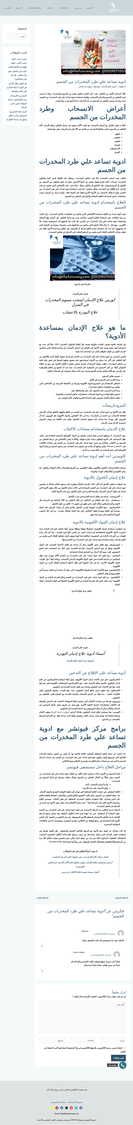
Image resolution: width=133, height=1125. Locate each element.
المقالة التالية (41, 897)
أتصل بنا (8, 7)
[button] (122, 1065)
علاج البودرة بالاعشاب (80, 312)
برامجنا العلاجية (34, 7)
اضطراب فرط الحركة (60, 712)
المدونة (19, 7)
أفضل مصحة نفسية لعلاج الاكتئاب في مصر (80, 871)
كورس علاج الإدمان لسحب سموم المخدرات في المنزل (80, 302)
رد (42, 945)
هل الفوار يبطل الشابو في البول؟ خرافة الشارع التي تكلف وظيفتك (17, 87)
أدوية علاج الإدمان (109, 86)
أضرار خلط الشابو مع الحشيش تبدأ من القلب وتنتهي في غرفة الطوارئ (16, 115)
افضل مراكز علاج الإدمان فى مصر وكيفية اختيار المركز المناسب (80, 856)
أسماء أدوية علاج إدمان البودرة (80, 653)
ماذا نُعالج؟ (63, 7)
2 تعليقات (122, 86)
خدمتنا (50, 7)
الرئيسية (89, 7)
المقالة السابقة (122, 897)
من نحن (78, 7)
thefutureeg (79, 952)
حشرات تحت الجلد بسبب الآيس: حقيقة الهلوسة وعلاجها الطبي (17, 63)
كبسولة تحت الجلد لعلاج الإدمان (80, 660)
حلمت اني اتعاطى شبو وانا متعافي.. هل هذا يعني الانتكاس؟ (17, 75)
